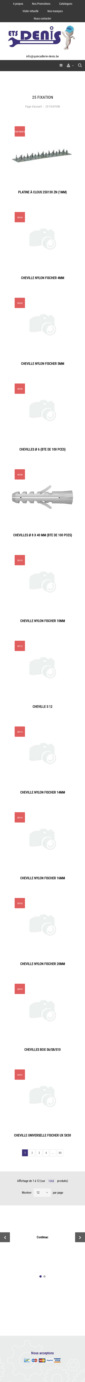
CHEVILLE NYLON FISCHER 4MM (42, 278)
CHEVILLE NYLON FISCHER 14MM (42, 792)
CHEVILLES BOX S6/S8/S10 (42, 1050)
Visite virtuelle (30, 11)
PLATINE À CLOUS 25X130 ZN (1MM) (42, 192)
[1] (40, 1276)
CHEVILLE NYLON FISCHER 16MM (42, 878)
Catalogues (65, 3)
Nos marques (55, 11)
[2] (44, 1276)
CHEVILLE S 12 (42, 707)
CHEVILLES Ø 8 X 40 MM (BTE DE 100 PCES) (42, 535)
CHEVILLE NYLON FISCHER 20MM (42, 964)
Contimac (42, 1237)
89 (60, 1153)
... (53, 1153)
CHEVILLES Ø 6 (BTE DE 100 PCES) (42, 449)
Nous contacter (42, 18)
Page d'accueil (33, 106)
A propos (18, 3)
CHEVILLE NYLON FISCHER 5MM (42, 364)
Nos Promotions (41, 3)
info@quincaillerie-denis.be (42, 56)
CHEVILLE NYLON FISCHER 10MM (42, 621)
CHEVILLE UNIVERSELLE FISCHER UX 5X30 (42, 1135)
